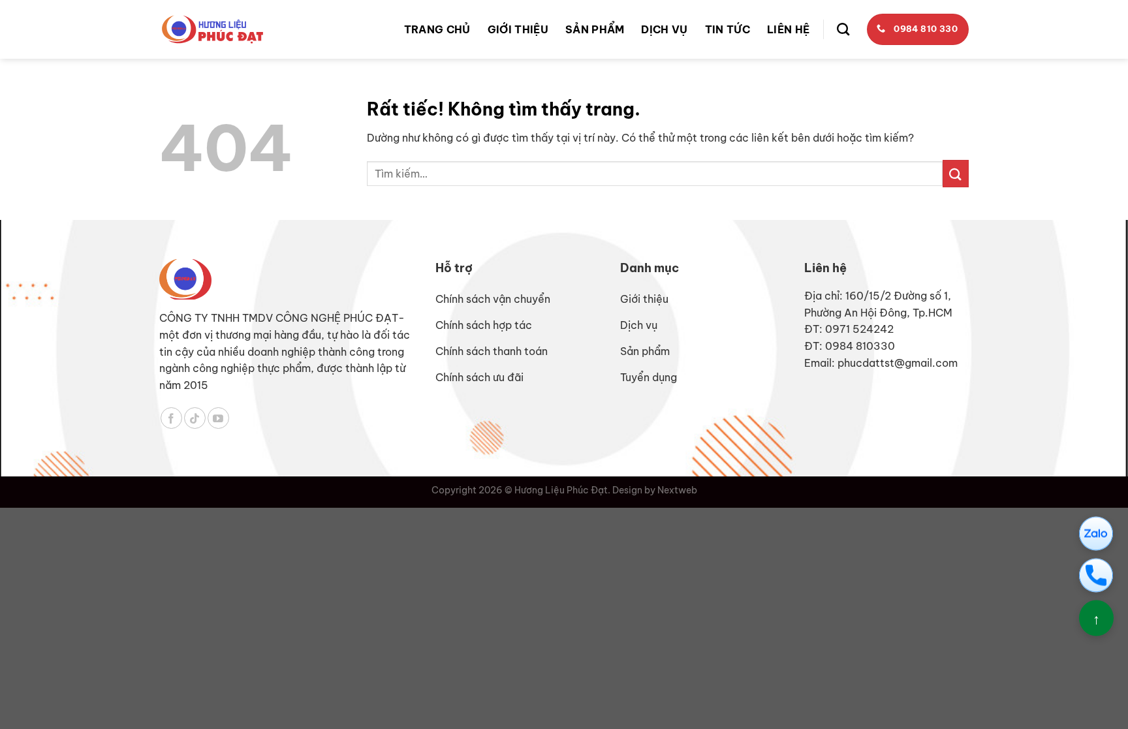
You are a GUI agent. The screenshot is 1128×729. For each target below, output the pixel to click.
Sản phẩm (595, 29)
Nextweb (677, 490)
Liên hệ (788, 29)
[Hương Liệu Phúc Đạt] (212, 29)
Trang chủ (437, 29)
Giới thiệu (518, 29)
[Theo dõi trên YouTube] (218, 418)
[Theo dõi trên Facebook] (171, 418)
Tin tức (727, 29)
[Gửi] (956, 173)
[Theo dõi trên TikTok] (195, 418)
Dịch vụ (664, 29)
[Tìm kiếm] (843, 29)
